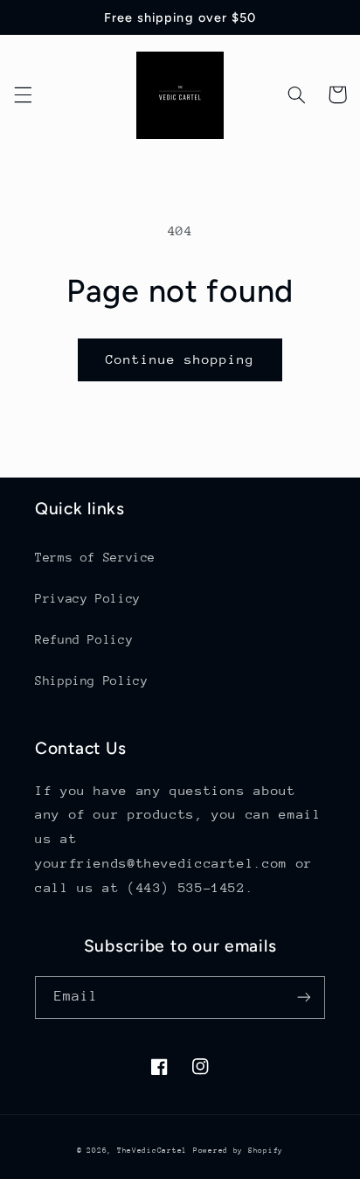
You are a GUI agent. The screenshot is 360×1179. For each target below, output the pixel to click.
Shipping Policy (91, 680)
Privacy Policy (88, 598)
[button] (23, 94)
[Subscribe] (304, 997)
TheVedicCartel (152, 1150)
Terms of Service (95, 557)
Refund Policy (84, 639)
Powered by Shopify (238, 1150)
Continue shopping (180, 359)
